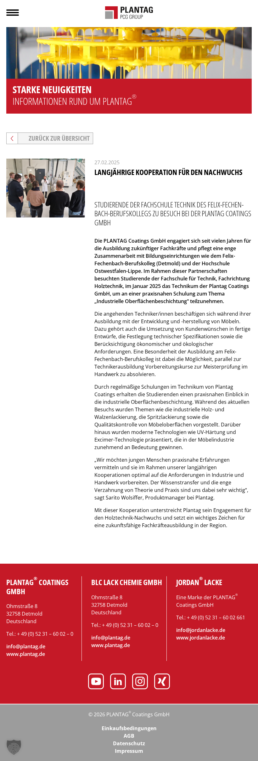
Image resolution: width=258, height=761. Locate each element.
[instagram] (140, 682)
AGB (129, 735)
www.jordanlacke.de (200, 637)
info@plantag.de (25, 646)
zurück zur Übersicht (59, 138)
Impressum (129, 750)
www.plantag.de (25, 654)
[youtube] (96, 682)
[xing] (162, 682)
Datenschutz (129, 743)
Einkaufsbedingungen (129, 728)
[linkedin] (118, 682)
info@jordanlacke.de (200, 630)
